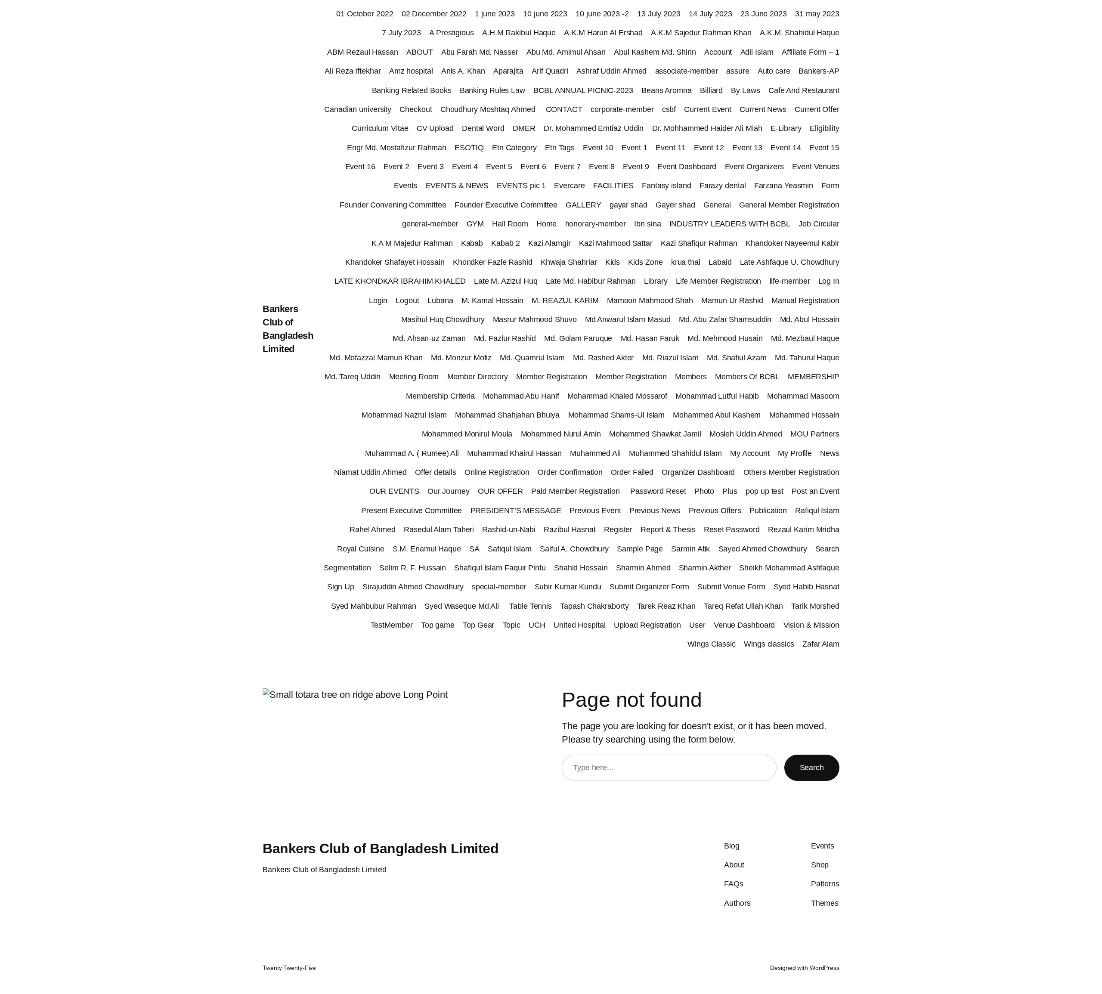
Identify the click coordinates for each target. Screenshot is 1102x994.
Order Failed (632, 472)
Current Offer (817, 109)
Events (405, 185)
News (829, 453)
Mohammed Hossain (804, 415)
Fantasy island (666, 185)
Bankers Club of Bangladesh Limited (380, 848)
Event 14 (786, 147)
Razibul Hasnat (570, 529)
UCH (537, 625)
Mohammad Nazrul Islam (404, 415)
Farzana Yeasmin (784, 185)
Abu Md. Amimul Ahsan (566, 52)
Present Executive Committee (411, 510)
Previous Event (595, 510)
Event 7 (567, 166)
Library (655, 281)
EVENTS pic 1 (521, 185)
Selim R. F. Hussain (412, 568)
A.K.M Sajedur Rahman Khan (701, 32)
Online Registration (496, 472)
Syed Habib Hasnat (806, 586)
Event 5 (499, 166)
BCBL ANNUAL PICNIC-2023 (583, 90)
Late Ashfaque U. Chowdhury (789, 262)
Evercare (569, 185)
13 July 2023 (659, 13)
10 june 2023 (545, 13)
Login (378, 300)
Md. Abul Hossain (809, 319)
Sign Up (340, 586)
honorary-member (595, 224)
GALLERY (583, 205)
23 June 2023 (763, 13)
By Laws (745, 90)
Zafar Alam (820, 644)
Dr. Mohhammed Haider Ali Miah (707, 128)
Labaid (720, 262)
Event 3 (430, 166)
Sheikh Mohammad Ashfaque (789, 568)
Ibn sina (647, 224)
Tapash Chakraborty (594, 606)
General (717, 205)
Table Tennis (530, 606)
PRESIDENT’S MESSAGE (516, 510)
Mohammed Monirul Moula (467, 434)
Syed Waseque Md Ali (462, 606)
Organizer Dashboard (698, 472)
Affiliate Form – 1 (810, 52)
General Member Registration (789, 205)
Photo (704, 491)
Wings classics (769, 644)
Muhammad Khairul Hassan (514, 453)
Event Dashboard (687, 166)
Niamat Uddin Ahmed (370, 472)
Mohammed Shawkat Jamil (655, 434)
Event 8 (602, 166)
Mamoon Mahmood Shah (650, 300)
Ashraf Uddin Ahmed (611, 71)
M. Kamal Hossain (492, 300)
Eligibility (824, 128)
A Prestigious (451, 32)
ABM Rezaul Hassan (362, 52)
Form (830, 185)
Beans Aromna (666, 90)
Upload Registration (647, 625)
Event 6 (533, 166)
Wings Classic (711, 644)
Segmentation (347, 568)
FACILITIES (613, 185)
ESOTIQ (469, 147)
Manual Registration (805, 300)
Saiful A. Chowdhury (574, 549)
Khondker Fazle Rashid (492, 262)
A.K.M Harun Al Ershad (603, 32)
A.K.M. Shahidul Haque (799, 32)
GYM (475, 224)
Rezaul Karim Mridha (803, 529)
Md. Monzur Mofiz (461, 357)
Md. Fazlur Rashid (505, 338)
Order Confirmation (570, 472)
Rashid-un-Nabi (509, 529)
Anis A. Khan (463, 71)
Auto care (774, 71)
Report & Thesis (668, 529)
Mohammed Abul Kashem (717, 415)
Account (718, 52)
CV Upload (435, 128)
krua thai (685, 262)
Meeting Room (414, 376)
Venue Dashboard (744, 625)
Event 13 (747, 147)
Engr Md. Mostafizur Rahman (396, 147)
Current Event (707, 109)
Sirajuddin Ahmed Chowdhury (412, 586)
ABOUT (419, 52)
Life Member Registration (718, 281)
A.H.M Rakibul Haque (519, 32)
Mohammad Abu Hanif (521, 396)
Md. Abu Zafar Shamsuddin (725, 319)
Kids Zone (645, 262)
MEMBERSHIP (813, 376)
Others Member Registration (791, 472)
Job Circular (819, 224)
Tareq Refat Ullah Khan (743, 606)
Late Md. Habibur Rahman (591, 281)
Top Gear (478, 625)
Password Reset (658, 491)
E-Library (786, 128)
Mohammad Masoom (803, 396)
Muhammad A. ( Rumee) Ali (412, 453)
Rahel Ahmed (373, 529)
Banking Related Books (412, 90)
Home (546, 224)
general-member (430, 224)
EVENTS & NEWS (457, 185)
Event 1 (634, 147)
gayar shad (628, 205)
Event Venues (815, 166)
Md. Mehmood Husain (724, 338)
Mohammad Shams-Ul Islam (616, 415)
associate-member (686, 71)
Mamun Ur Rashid (732, 300)
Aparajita (508, 71)
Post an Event (815, 491)
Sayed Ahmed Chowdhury (762, 549)
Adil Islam (757, 52)
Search (827, 549)
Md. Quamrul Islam (532, 357)
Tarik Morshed (815, 606)
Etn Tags (560, 147)
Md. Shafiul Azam (736, 357)
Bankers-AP (819, 71)
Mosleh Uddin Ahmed (745, 434)
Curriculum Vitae (380, 128)
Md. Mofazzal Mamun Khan (376, 357)
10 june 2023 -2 (602, 13)
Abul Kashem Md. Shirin (655, 52)
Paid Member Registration (576, 491)
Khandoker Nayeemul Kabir (792, 243)
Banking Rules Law (492, 90)
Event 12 (709, 147)
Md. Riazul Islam (670, 357)
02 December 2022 (434, 13)
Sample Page (640, 549)
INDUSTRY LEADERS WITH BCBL (729, 224)
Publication (768, 510)
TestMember (392, 625)
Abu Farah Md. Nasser (479, 52)
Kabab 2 (505, 243)
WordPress (824, 967)
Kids (612, 262)
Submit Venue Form (731, 586)
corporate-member (622, 109)
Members (691, 376)
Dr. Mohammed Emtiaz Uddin (594, 128)
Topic (512, 625)
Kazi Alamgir (549, 243)
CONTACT (564, 109)
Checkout (415, 109)
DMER (524, 128)
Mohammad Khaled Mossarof (617, 396)
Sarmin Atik (690, 549)
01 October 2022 (364, 13)
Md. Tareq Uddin (353, 376)
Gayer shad (675, 205)
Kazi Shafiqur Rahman (699, 243)
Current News (763, 109)
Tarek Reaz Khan (666, 606)
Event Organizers (754, 166)
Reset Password (732, 529)
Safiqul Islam (510, 549)
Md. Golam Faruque (578, 338)
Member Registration (551, 376)
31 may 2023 (817, 13)
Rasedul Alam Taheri (439, 529)
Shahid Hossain (581, 568)
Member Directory (477, 376)
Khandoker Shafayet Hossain (394, 262)
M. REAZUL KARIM (565, 300)
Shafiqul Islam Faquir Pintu (499, 568)
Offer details (435, 472)
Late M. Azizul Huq (506, 281)
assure (737, 71)
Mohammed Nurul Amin (561, 434)
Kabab (472, 243)
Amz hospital (411, 71)
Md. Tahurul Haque (807, 357)
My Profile (795, 453)
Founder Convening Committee (393, 205)
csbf (669, 109)
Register (618, 529)
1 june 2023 (495, 13)
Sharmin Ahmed (643, 568)
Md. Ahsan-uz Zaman (429, 338)
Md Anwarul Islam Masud (628, 319)
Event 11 (670, 147)
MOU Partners (814, 434)
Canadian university (357, 109)
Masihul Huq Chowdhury (443, 319)
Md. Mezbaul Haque (805, 338)
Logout (407, 300)
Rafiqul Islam (817, 510)
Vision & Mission (811, 625)
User (697, 625)
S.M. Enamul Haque (427, 549)
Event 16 (360, 166)
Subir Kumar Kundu (568, 586)
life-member (790, 281)
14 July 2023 (710, 13)
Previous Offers (715, 510)
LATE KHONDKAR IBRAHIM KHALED (400, 281)
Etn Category (514, 147)
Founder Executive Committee (506, 205)
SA (474, 549)
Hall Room (510, 224)
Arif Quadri (550, 71)
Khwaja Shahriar (569, 262)
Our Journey (448, 491)
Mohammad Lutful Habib (717, 396)
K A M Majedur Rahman (411, 243)
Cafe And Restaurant (803, 90)
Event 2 (396, 166)
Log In (828, 281)
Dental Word (483, 128)
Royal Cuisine (360, 549)
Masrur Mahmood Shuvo (535, 319)
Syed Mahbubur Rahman (373, 606)
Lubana (440, 300)
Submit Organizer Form (649, 586)
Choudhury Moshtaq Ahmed (489, 109)
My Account (750, 453)
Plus (729, 491)
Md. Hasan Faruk (650, 338)
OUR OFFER (500, 491)
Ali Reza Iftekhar (353, 71)
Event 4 (465, 166)
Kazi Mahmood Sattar (616, 243)
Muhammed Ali (595, 453)
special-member (499, 586)
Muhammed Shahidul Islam (675, 453)
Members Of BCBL (747, 376)
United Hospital (580, 625)
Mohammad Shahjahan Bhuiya (507, 415)
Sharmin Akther (705, 568)
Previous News (655, 510)
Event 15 (824, 147)
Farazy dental (723, 185)
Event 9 (636, 166)
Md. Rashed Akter (603, 357)
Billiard (711, 90)
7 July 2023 (401, 32)
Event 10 (598, 147)
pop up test (764, 491)
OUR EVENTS (394, 491)
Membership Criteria (440, 396)
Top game (438, 625)
